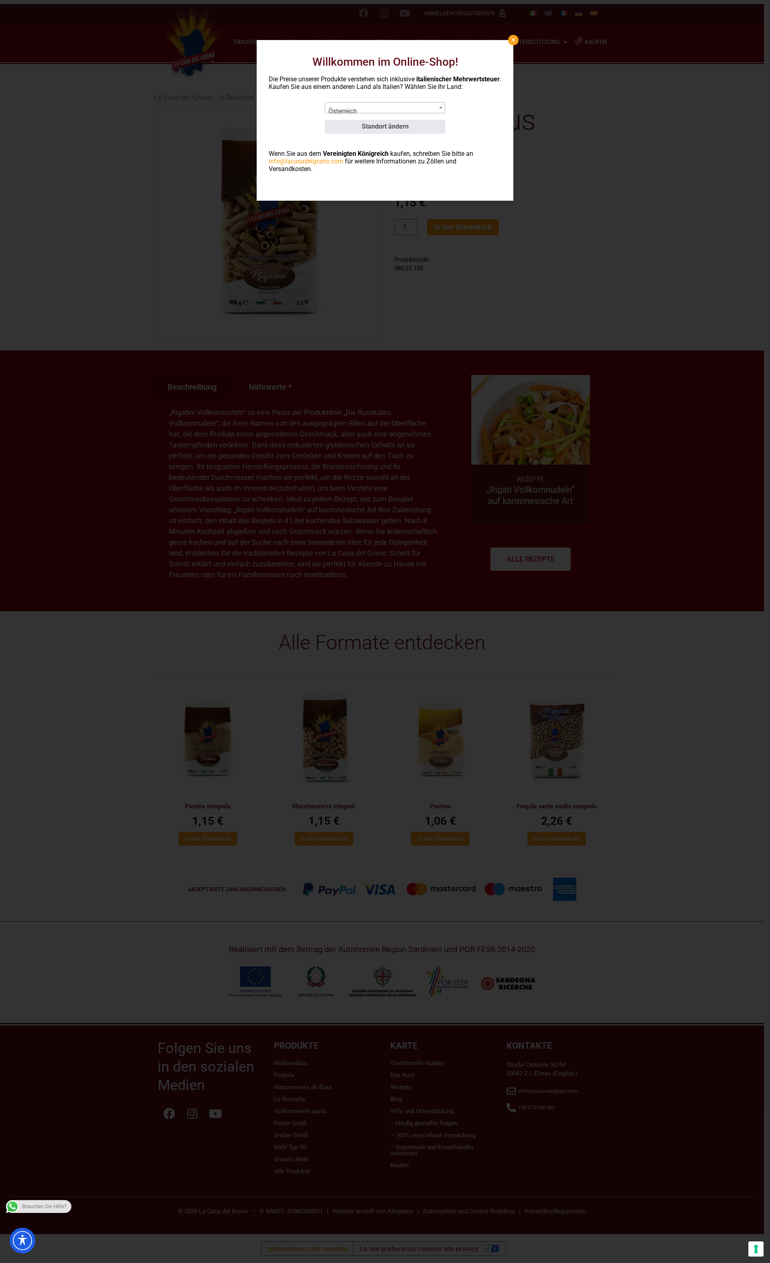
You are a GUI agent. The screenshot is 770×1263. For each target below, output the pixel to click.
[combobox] (385, 107)
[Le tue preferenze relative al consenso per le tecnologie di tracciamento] (756, 1249)
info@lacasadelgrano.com (306, 161)
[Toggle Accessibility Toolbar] (22, 1240)
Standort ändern (385, 126)
